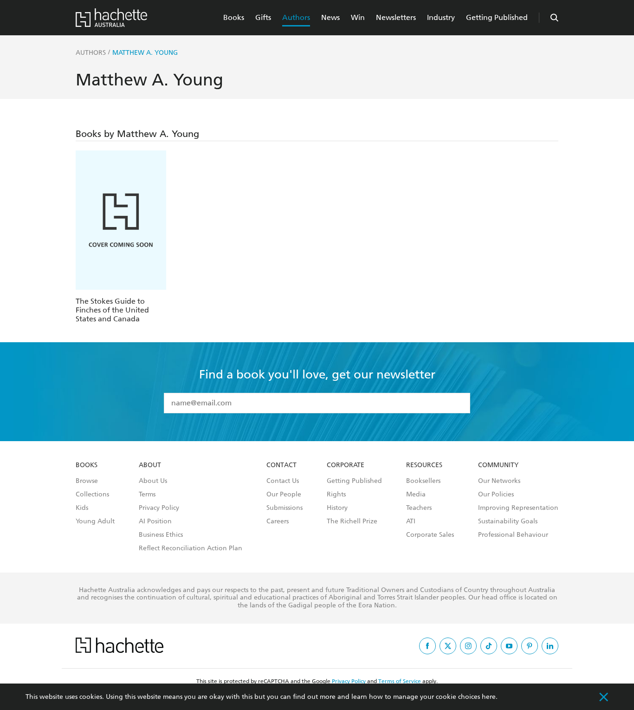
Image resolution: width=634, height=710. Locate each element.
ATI (410, 521)
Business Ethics (161, 535)
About (150, 465)
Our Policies (496, 494)
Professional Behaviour (513, 535)
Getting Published (497, 17)
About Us (153, 481)
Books (233, 17)
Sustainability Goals (507, 521)
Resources (424, 465)
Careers (277, 521)
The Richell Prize (352, 521)
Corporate (345, 465)
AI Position (155, 521)
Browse (87, 481)
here (489, 697)
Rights (336, 494)
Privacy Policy (159, 508)
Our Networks (499, 481)
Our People (283, 494)
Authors (296, 17)
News (330, 17)
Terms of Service (399, 681)
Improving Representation (518, 508)
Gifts (263, 17)
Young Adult (95, 521)
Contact (281, 465)
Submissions (284, 508)
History (337, 508)
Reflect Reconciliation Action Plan (190, 548)
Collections (92, 494)
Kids (82, 508)
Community (498, 465)
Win (358, 17)
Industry (441, 17)
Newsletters (396, 17)
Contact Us (282, 481)
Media (416, 494)
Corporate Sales (430, 535)
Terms (147, 494)
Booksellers (423, 481)
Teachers (419, 508)
